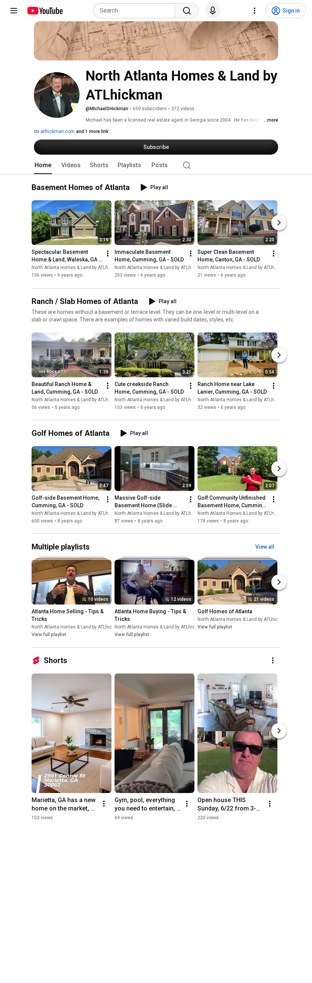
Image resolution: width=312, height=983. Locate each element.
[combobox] (136, 10)
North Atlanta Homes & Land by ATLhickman (78, 268)
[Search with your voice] (212, 10)
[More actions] (107, 253)
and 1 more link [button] (92, 131)
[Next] (279, 223)
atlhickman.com (57, 131)
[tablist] (156, 165)
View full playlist (49, 634)
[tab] (43, 165)
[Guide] (13, 10)
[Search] (187, 10)
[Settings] (254, 10)
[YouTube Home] (44, 10)
